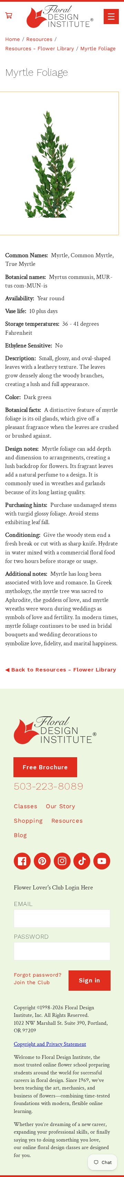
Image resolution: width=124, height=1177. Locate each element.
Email (23, 903)
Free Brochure (45, 767)
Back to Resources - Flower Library (63, 669)
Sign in (89, 980)
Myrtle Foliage (98, 48)
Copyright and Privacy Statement (50, 1044)
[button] (111, 16)
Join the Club (32, 982)
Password (31, 936)
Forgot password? (38, 975)
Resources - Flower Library (39, 48)
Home (12, 39)
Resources (39, 39)
